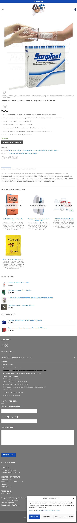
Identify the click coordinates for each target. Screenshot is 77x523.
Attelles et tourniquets (10, 376)
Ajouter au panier (12, 142)
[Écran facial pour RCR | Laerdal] (13, 245)
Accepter (34, 517)
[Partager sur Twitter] (6, 157)
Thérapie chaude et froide (11, 379)
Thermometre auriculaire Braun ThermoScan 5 (38, 219)
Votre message (8, 427)
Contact (26, 517)
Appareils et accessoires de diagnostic (15, 384)
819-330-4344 (38, 1)
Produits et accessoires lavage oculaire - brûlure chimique (22, 373)
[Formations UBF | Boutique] (38, 9)
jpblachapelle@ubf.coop (10, 505)
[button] (73, 498)
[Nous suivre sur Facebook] (3, 345)
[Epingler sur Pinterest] (13, 157)
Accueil (4, 96)
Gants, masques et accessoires (13, 392)
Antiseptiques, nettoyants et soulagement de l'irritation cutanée (24, 387)
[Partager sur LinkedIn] (16, 157)
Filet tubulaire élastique (24, 153)
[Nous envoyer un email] (6, 345)
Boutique (13, 96)
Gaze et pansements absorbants (13, 368)
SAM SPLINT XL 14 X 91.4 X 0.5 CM (13, 219)
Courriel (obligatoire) (10, 417)
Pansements (7, 390)
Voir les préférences (63, 517)
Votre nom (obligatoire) (11, 406)
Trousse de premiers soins (11, 395)
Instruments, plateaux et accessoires (15, 381)
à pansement (13, 153)
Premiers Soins (24, 96)
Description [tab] (6, 169)
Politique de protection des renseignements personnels (44, 510)
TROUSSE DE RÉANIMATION (64, 219)
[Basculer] (75, 357)
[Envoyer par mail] (9, 157)
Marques (4, 361)
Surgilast (35, 153)
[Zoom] (4, 92)
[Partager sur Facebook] (3, 157)
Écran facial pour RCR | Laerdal (13, 259)
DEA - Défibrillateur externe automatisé (16, 357)
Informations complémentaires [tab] (24, 169)
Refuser (46, 517)
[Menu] (2, 9)
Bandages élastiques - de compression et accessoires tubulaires (28, 150)
